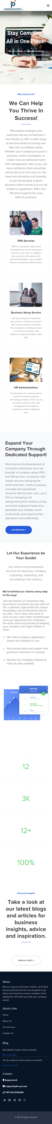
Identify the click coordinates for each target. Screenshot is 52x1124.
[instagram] (25, 1100)
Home (5, 1015)
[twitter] (5, 1100)
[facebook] (10, 1100)
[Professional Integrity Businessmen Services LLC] (14, 5)
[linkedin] (20, 1100)
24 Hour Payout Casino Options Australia (22, 1060)
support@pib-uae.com (16, 1086)
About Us (7, 1021)
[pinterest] (15, 1100)
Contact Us (8, 1033)
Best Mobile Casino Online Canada (19, 1050)
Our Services (9, 1027)
